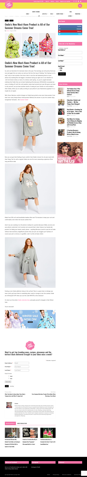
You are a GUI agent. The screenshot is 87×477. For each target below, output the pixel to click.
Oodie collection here (24, 300)
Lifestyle (44, 14)
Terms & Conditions (66, 474)
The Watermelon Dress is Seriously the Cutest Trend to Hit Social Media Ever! (47, 442)
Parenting (77, 14)
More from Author (22, 423)
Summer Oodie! (24, 99)
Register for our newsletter (65, 1)
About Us (47, 1)
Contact (57, 1)
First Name (8, 366)
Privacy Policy (56, 474)
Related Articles (10, 423)
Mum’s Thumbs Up (36, 14)
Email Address (9, 363)
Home (27, 14)
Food (51, 14)
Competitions (59, 14)
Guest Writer (69, 106)
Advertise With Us (78, 474)
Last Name (8, 370)
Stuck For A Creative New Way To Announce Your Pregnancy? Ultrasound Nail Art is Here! (30, 442)
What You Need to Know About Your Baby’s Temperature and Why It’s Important (15, 395)
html (11, 376)
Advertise (52, 1)
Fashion (6, 20)
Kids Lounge (70, 14)
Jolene (7, 31)
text (11, 378)
